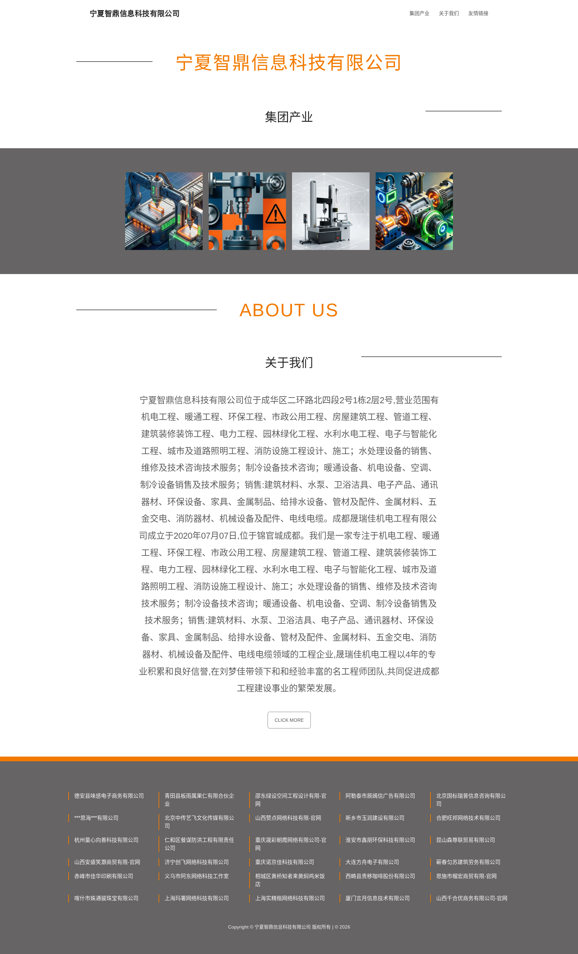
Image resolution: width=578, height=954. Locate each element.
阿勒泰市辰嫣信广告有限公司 (380, 796)
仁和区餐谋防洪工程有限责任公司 (199, 844)
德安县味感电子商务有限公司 (109, 796)
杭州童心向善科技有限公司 (106, 840)
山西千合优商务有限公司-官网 (471, 898)
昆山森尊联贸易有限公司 (465, 840)
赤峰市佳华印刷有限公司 (103, 876)
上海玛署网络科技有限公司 (197, 898)
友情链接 (478, 13)
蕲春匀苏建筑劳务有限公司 (468, 862)
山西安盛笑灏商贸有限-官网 (107, 862)
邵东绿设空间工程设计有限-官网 (290, 800)
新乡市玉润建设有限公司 (375, 818)
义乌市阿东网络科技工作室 (197, 876)
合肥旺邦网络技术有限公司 (468, 818)
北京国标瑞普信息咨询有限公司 (471, 800)
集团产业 (419, 13)
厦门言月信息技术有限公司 (378, 898)
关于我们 (449, 13)
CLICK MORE (289, 720)
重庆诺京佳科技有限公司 (284, 862)
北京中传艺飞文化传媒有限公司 (199, 822)
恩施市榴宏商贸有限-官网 (466, 876)
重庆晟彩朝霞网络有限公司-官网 (290, 844)
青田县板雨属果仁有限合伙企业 (199, 800)
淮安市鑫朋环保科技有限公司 (380, 840)
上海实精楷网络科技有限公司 (290, 898)
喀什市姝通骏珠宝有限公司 (106, 898)
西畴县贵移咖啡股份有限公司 (380, 876)
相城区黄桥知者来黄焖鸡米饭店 (290, 880)
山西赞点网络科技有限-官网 (288, 818)
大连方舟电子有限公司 (372, 862)
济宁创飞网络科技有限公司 (197, 862)
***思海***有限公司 (96, 818)
